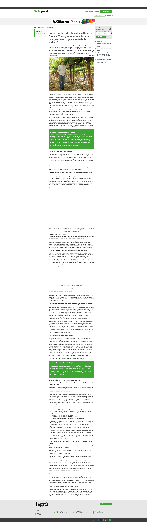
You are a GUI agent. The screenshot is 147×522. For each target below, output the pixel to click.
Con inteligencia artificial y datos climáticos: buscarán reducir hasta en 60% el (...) (104, 61)
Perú (90, 8)
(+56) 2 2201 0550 (59, 511)
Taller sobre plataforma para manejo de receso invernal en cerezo (104, 45)
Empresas (57, 14)
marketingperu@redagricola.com (81, 512)
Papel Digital (85, 14)
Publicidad (78, 14)
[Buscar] (105, 15)
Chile (85, 8)
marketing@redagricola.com (61, 512)
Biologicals (92, 14)
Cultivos (37, 27)
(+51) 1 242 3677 (78, 511)
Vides (43, 27)
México (102, 8)
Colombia (95, 8)
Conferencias (68, 14)
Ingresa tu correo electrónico (102, 31)
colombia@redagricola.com (99, 512)
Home (36, 14)
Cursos (73, 14)
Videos (61, 14)
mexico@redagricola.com (99, 513)
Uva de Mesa (50, 27)
